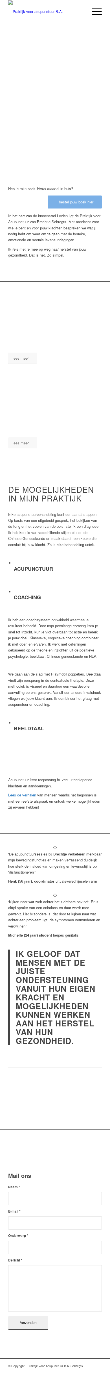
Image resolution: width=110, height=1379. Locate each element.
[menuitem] (80, 11)
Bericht (15, 1260)
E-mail (14, 1211)
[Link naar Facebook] (80, 1372)
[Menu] (94, 11)
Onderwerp (18, 1235)
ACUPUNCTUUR (33, 568)
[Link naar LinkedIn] (89, 1372)
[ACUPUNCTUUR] (14, 563)
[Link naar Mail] (97, 1372)
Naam (14, 1187)
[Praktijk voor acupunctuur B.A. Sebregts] (45, 11)
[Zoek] (80, 11)
